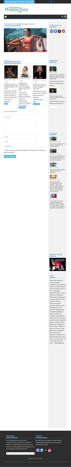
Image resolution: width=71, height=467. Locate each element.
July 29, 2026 (9, 79)
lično (6, 103)
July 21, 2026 (54, 83)
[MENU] (65, 16)
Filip (15, 79)
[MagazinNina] (5, 16)
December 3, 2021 (55, 179)
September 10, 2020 (56, 141)
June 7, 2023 (54, 198)
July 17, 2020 (54, 167)
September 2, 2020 (55, 154)
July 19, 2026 (54, 104)
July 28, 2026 (37, 80)
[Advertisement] (60, 46)
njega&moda (22, 107)
